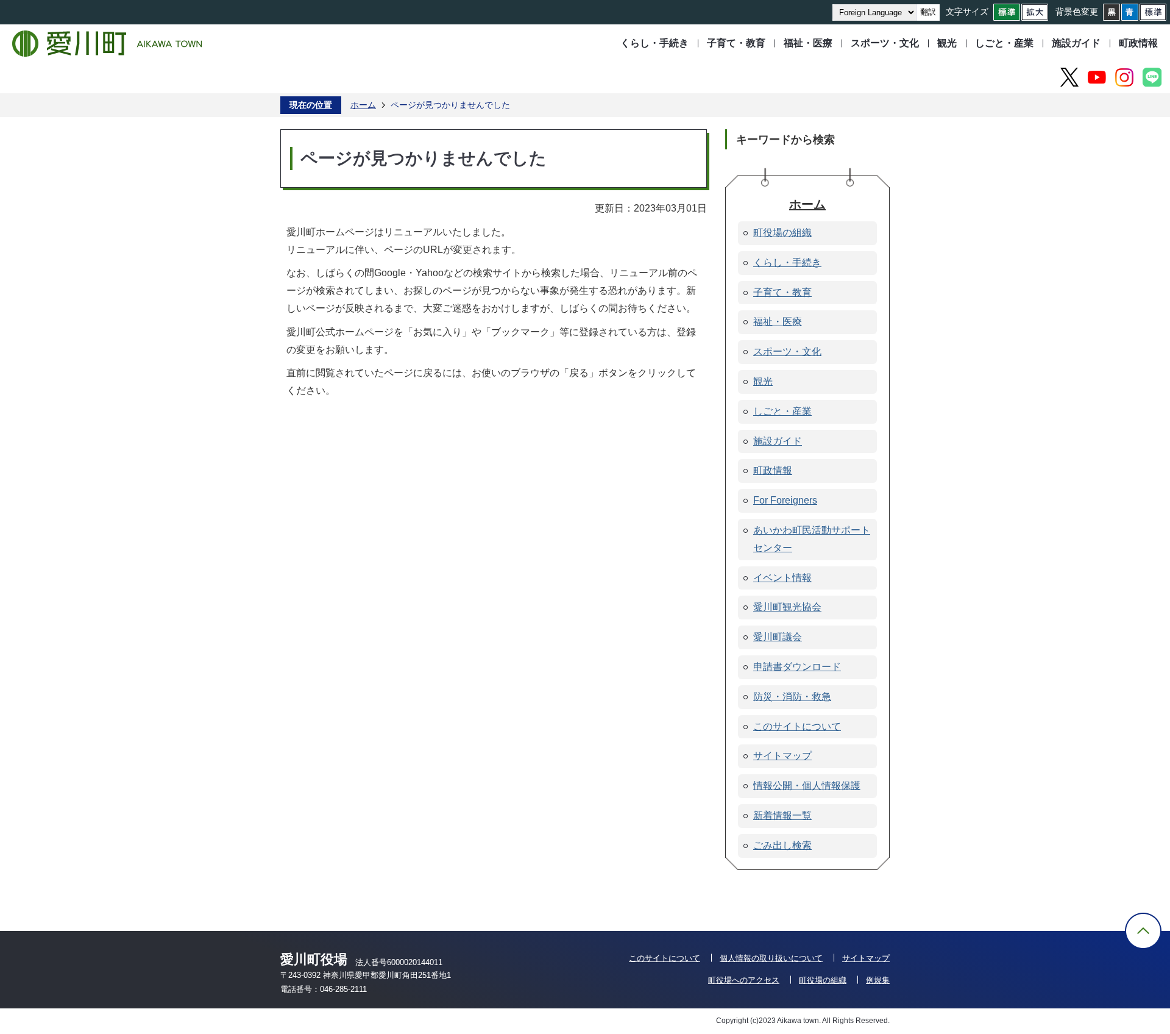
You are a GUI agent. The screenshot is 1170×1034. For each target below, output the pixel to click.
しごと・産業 (1004, 43)
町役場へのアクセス (743, 980)
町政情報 (1138, 43)
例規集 (878, 980)
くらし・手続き (654, 43)
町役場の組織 (822, 980)
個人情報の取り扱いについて (771, 958)
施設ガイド (1076, 43)
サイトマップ (866, 958)
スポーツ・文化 (885, 43)
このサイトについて (664, 958)
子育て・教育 (736, 43)
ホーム (363, 105)
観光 (947, 43)
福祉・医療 (808, 43)
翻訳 (928, 11)
